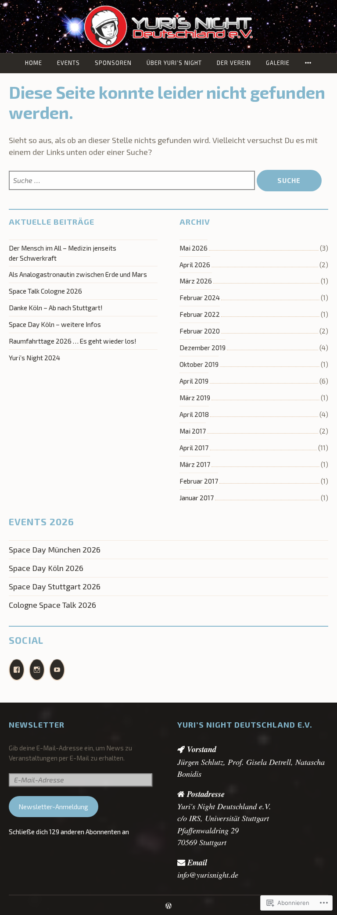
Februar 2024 (199, 297)
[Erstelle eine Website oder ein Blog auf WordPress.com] (168, 906)
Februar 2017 (198, 481)
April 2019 (193, 381)
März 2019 (194, 398)
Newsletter (37, 724)
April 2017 (193, 448)
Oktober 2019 (199, 364)
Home (33, 62)
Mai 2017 (192, 431)
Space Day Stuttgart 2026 (54, 586)
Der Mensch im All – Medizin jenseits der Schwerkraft (62, 253)
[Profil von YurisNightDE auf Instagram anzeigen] (37, 670)
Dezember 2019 (202, 348)
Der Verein (234, 62)
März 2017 (194, 464)
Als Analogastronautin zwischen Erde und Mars (78, 274)
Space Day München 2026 (54, 549)
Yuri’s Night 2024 (34, 358)
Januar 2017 (196, 498)
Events (68, 62)
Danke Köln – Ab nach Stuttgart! (56, 308)
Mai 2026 (193, 248)
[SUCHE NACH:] (133, 180)
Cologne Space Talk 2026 (52, 605)
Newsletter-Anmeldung (53, 807)
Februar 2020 (199, 331)
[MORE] (308, 63)
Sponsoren (113, 62)
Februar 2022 (199, 314)
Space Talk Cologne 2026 (45, 291)
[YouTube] (57, 670)
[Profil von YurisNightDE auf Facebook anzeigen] (17, 670)
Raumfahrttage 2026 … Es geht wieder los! (72, 341)
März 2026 (195, 281)
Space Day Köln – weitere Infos (55, 324)
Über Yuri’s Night (174, 62)
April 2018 (194, 414)
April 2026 (194, 265)
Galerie (278, 62)
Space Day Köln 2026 (46, 568)
